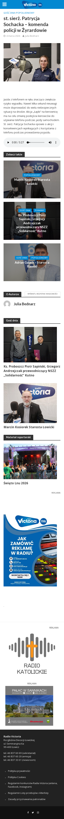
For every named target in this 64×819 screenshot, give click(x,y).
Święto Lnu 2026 (16, 483)
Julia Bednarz (32, 35)
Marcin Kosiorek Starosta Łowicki (32, 181)
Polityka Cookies (17, 777)
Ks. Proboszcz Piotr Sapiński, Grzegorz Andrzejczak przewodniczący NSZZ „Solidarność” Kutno (32, 223)
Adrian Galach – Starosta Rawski (32, 264)
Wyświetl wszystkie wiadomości (43, 294)
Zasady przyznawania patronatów (26, 799)
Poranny (39, 210)
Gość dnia (9, 12)
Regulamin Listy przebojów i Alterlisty (28, 793)
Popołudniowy (25, 12)
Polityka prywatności (19, 771)
